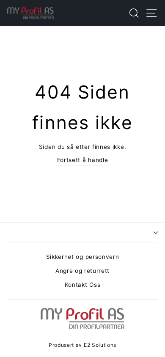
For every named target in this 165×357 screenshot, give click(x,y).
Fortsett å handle (82, 160)
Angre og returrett (82, 270)
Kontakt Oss (82, 284)
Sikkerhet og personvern (82, 256)
